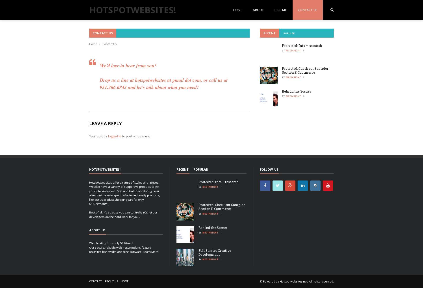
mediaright (293, 50)
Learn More (150, 252)
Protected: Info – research (302, 46)
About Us (111, 281)
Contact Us (307, 10)
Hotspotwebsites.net (294, 281)
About (258, 10)
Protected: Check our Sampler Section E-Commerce (305, 70)
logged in (114, 136)
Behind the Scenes (296, 91)
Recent (269, 33)
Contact (95, 281)
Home (237, 10)
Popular (289, 33)
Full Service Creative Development (215, 252)
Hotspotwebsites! (132, 9)
